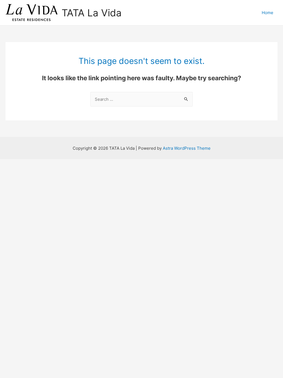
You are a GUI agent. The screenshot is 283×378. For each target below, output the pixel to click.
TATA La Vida (92, 13)
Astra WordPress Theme (187, 148)
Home (267, 12)
